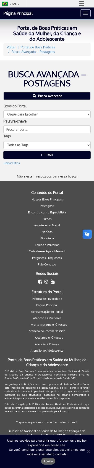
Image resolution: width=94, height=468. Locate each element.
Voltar (11, 47)
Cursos (47, 219)
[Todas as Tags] (47, 145)
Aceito (48, 461)
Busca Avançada (49, 96)
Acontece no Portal (47, 225)
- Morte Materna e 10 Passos (48, 324)
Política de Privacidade (47, 298)
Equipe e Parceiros (47, 245)
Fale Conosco (47, 264)
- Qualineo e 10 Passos (48, 337)
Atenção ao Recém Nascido (47, 331)
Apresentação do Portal (47, 311)
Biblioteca (47, 238)
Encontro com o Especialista (47, 212)
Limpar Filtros (11, 163)
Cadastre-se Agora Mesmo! (47, 251)
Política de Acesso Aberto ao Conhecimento (57, 404)
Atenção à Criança (47, 344)
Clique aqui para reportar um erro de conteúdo (47, 422)
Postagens (47, 206)
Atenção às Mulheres (47, 318)
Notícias (47, 232)
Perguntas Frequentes (47, 258)
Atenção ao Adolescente (47, 350)
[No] (88, 451)
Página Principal (18, 13)
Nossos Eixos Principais (47, 199)
